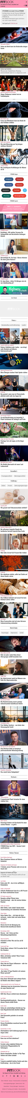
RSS (23, 1083)
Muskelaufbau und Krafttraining (10, 325)
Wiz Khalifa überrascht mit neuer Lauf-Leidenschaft (12, 465)
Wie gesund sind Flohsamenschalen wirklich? (14, 508)
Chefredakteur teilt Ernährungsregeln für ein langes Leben (14, 1031)
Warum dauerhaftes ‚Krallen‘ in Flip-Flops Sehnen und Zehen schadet (13, 1054)
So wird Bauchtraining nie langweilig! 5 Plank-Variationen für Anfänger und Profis (13, 418)
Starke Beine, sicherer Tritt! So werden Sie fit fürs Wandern (14, 949)
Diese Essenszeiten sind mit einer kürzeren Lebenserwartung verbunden (13, 622)
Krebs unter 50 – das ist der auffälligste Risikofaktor (12, 884)
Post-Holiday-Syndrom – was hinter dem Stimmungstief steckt (12, 726)
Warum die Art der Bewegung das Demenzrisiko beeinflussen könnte (11, 926)
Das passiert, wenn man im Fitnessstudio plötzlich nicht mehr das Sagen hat (12, 395)
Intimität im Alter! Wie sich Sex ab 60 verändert (12, 941)
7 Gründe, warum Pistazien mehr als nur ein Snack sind (13, 868)
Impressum (21, 1086)
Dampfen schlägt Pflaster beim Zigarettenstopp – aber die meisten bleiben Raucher (13, 900)
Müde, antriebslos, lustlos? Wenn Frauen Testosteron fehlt (12, 957)
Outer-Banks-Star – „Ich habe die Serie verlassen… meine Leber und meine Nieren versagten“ (13, 917)
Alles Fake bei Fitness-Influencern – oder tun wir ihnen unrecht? (14, 964)
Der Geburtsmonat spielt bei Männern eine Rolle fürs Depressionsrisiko (13, 679)
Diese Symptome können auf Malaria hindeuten (11, 860)
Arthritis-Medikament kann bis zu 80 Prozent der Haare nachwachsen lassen (14, 891)
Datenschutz (19, 1083)
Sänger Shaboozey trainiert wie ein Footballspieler (11, 95)
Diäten (3, 485)
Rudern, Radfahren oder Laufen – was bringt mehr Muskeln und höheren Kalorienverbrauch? (14, 349)
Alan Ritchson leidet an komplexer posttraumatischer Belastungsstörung (12, 749)
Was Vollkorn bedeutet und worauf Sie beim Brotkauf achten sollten (13, 598)
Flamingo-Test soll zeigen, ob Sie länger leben (12, 442)
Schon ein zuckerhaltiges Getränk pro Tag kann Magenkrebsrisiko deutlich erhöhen (13, 1009)
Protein (10, 485)
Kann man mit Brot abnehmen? (10, 1038)
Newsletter (6, 190)
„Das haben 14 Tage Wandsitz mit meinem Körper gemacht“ (13, 972)
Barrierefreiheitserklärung (20, 1092)
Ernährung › (14, 481)
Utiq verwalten (22, 1089)
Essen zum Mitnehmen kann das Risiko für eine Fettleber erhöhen (13, 121)
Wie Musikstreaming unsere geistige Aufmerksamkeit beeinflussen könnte (12, 702)
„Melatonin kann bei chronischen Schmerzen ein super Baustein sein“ (14, 987)
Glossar (11, 1080)
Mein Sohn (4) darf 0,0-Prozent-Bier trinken (14, 553)
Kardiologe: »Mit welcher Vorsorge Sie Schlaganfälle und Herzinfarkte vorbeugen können (13, 234)
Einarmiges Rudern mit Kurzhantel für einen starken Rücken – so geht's (14, 823)
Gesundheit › (14, 471)
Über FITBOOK (4, 1080)
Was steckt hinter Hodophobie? (10, 772)
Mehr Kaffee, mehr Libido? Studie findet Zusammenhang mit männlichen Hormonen (13, 908)
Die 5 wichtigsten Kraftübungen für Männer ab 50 (13, 168)
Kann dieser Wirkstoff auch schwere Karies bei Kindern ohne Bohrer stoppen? (13, 979)
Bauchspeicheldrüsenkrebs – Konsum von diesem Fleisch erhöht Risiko (13, 1001)
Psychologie (5, 633)
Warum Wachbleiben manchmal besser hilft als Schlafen (13, 1024)
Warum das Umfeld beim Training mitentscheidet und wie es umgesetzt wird (13, 72)
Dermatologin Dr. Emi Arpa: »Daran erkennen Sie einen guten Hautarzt (14, 258)
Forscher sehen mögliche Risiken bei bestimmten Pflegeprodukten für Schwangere (11, 1046)
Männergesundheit (19, 476)
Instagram (9, 179)
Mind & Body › (14, 628)
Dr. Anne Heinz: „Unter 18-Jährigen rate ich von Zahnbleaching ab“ (13, 282)
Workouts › (14, 777)
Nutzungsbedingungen (9, 1083)
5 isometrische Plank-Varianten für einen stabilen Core (13, 800)
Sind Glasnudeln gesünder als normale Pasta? (12, 1016)
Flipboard (19, 185)
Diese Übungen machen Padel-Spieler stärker (14, 372)
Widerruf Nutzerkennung (7, 1092)
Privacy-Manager (14, 1086)
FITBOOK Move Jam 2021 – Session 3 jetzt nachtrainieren (13, 847)
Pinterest (19, 179)
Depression (14, 633)
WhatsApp (6, 196)
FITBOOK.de (13, 23)
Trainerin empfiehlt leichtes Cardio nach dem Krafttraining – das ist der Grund (14, 1062)
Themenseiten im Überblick (20, 1080)
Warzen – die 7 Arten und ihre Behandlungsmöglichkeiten (9, 934)
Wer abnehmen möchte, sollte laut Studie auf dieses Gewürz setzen (14, 575)
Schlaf (21, 633)
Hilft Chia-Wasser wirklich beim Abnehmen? (14, 994)
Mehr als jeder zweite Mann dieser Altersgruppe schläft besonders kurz (11, 656)
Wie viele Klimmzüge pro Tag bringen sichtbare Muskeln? (11, 145)
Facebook (8, 185)
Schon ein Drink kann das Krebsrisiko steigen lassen (14, 47)
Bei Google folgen (19, 196)
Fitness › (14, 320)
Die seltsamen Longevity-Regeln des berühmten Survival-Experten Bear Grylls (13, 530)
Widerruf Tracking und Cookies (10, 1089)
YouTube (16, 190)
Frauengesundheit (7, 476)
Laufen (24, 325)
